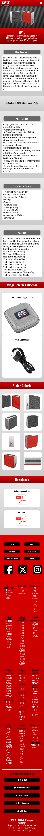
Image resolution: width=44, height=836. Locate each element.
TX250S (22, 659)
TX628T (9, 691)
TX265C (22, 654)
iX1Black (35, 593)
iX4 (35, 609)
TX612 (22, 686)
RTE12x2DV (35, 678)
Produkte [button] (12, 551)
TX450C (35, 625)
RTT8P (35, 712)
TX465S (35, 635)
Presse (8, 597)
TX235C (22, 643)
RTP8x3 (35, 702)
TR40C (22, 625)
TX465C (35, 628)
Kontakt (8, 590)
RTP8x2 (35, 699)
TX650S (9, 686)
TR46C (22, 628)
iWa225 (22, 593)
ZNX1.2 (22, 744)
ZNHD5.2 (22, 731)
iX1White (35, 598)
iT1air (22, 590)
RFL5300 (9, 626)
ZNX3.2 (22, 741)
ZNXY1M (22, 746)
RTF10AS (35, 683)
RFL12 (22, 703)
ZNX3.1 (22, 754)
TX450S (35, 633)
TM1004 (35, 738)
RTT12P (35, 715)
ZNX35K (8, 739)
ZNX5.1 (22, 751)
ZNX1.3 (22, 764)
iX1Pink (35, 601)
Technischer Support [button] (12, 558)
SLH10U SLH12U (22, 713)
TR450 (9, 644)
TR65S (22, 641)
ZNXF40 (8, 755)
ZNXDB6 (9, 763)
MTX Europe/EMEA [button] (23, 787)
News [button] (31, 544)
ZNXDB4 (9, 760)
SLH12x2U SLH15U (22, 718)
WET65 (35, 732)
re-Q (8, 647)
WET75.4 (35, 730)
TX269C (22, 656)
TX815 (22, 697)
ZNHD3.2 (22, 733)
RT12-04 (22, 678)
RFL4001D (9, 621)
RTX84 (9, 710)
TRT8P (35, 710)
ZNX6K (9, 729)
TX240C (22, 646)
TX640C (9, 675)
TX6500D (9, 631)
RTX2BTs (9, 702)
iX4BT (35, 611)
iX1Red (35, 596)
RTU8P (35, 689)
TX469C (35, 630)
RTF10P (35, 691)
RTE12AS (35, 675)
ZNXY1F (22, 749)
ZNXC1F (8, 757)
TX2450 (9, 639)
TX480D (9, 634)
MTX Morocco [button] (23, 803)
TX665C (9, 680)
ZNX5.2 (22, 738)
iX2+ (35, 590)
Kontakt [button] (31, 558)
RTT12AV (35, 680)
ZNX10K (8, 734)
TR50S (22, 638)
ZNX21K (8, 737)
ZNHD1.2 (22, 736)
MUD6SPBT (35, 745)
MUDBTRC (35, 747)
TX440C (35, 622)
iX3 (35, 603)
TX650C (9, 678)
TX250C (22, 651)
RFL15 (22, 706)
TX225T (22, 664)
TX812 (22, 695)
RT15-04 (22, 680)
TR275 (9, 642)
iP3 (22, 588)
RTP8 (35, 697)
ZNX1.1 (22, 756)
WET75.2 (35, 727)
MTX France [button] (23, 795)
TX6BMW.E (8, 693)
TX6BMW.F (8, 696)
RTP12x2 (35, 707)
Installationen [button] (32, 551)
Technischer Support (9, 593)
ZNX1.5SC (9, 744)
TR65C (22, 633)
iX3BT (35, 606)
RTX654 (9, 707)
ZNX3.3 (22, 762)
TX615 (22, 689)
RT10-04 (22, 675)
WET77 (35, 735)
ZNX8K (9, 731)
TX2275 (9, 636)
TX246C (22, 648)
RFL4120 (9, 623)
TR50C (22, 630)
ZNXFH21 (9, 747)
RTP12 (35, 704)
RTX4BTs (9, 704)
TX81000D (8, 629)
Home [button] (12, 544)
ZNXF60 (8, 752)
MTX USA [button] (23, 779)
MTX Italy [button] (23, 811)
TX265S (22, 661)
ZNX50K (8, 742)
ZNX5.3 (22, 759)
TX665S (9, 688)
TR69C (22, 635)
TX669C (9, 683)
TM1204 (35, 740)
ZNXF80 (8, 750)
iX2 (35, 588)
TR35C (22, 622)
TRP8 (35, 694)
